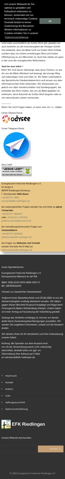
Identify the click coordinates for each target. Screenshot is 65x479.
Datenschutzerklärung (16, 409)
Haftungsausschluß (15, 402)
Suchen (53, 449)
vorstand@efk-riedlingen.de (16, 200)
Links (7, 395)
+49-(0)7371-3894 (10, 197)
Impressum (11, 375)
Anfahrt (9, 389)
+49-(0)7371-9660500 (12, 233)
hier (52, 107)
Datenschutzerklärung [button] (16, 37)
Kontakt (9, 382)
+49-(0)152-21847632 (17, 217)
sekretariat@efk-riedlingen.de (17, 237)
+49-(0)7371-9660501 (12, 213)
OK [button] (50, 21)
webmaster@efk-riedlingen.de (17, 250)
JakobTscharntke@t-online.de (16, 220)
